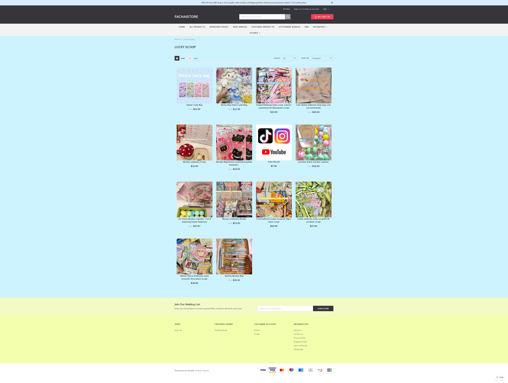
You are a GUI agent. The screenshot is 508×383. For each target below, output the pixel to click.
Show (277, 58)
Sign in (297, 9)
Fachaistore (186, 17)
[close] (332, 2)
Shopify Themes (202, 370)
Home (177, 39)
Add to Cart (274, 101)
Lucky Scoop (188, 39)
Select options (194, 101)
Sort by (305, 58)
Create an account (311, 9)
